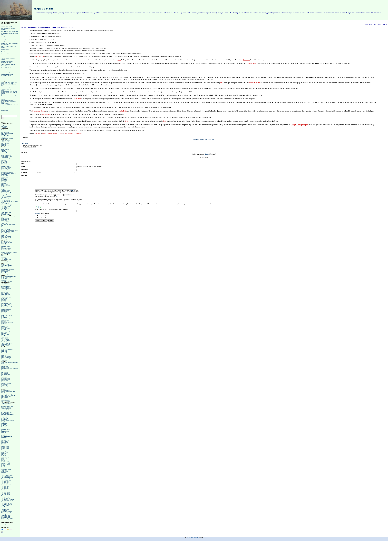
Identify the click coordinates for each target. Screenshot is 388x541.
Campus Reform (5, 241)
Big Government (5, 293)
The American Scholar (6, 474)
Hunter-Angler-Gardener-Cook (8, 173)
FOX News (4, 435)
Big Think (3, 160)
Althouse (3, 151)
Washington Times (6, 515)
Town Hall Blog (5, 509)
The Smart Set (4, 208)
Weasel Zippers (5, 345)
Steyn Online (4, 471)
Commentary (4, 418)
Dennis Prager (4, 426)
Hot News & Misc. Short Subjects (9, 91)
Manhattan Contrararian (7, 322)
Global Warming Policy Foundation (9, 368)
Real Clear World (5, 464)
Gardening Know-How (6, 169)
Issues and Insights (6, 318)
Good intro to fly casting (7, 36)
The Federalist (4, 486)
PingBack (25, 143)
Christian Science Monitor (7, 414)
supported (77, 98)
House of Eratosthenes (7, 172)
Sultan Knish (4, 338)
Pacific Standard (5, 455)
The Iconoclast (5, 339)
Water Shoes (4, 51)
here (72, 190)
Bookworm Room (5, 294)
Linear (207, 154)
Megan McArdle (5, 234)
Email (23, 166)
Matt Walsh (4, 180)
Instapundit (4, 174)
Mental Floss (4, 182)
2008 (164, 121)
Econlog (3, 226)
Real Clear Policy (5, 462)
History (3, 90)
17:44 (66, 133)
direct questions (46, 114)
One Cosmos (4, 397)
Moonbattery (4, 325)
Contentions (4, 419)
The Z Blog (4, 209)
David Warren (4, 131)
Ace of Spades (5, 283)
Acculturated (4, 148)
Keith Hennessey (5, 229)
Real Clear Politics (5, 463)
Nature (3, 375)
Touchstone (4, 360)
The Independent (5, 491)
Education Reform (5, 246)
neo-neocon (4, 327)
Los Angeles (36, 111)
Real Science (4, 384)
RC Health (3, 280)
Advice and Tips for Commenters (9, 82)
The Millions (4, 207)
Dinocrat (3, 300)
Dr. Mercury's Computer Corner (8, 84)
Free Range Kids (5, 168)
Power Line (4, 332)
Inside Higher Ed (5, 249)
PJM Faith (3, 355)
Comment (24, 175)
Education (3, 85)
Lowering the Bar (5, 270)
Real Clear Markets (6, 236)
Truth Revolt (4, 510)
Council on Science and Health (8, 276)
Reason (3, 465)
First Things (4, 350)
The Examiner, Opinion (7, 485)
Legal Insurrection (5, 268)
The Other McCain (6, 340)
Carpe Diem (4, 223)
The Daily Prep (5, 203)
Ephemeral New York (6, 165)
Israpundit (3, 125)
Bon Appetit (4, 161)
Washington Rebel (5, 344)
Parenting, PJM (5, 398)
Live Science (4, 372)
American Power (5, 287)
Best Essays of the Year (7, 83)
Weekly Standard (5, 517)
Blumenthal (246, 60)
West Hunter (4, 213)
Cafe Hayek (4, 220)
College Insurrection (6, 245)
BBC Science (4, 366)
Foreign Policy (4, 434)
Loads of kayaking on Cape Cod (9, 72)
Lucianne (3, 443)
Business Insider (5, 218)
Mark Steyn (4, 323)
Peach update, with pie (6, 38)
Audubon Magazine (6, 158)
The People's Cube (6, 259)
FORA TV (3, 432)
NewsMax (3, 453)
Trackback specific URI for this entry (204, 139)
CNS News (4, 417)
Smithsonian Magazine (6, 469)
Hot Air (3, 316)
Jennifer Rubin (122, 111)
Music (2, 94)
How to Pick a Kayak (6, 67)
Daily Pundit (4, 298)
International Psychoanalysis (8, 395)
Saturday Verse (5, 103)
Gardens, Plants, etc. (6, 89)
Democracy (4, 299)
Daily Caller (4, 422)
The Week (3, 502)
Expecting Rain (5, 145)
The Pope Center (5, 253)
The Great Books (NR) (7, 205)
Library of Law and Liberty (7, 269)
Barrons (3, 217)
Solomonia (3, 127)
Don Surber (4, 302)
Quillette (3, 186)
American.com (4, 411)
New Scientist (4, 380)
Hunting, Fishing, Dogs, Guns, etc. (9, 92)
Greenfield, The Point (6, 314)
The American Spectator (7, 475)
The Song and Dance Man (7, 106)
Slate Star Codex (5, 401)
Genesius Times (5, 171)
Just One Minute (5, 320)
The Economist (5, 481)
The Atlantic (4, 197)
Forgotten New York (6, 166)
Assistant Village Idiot (6, 156)
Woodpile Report (5, 214)
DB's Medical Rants (6, 277)
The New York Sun (6, 495)
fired (221, 83)
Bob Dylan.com (5, 143)
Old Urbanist (4, 184)
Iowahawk (3, 257)
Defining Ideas (4, 425)
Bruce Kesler (38, 133)
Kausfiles (3, 321)
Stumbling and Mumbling (7, 138)
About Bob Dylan (5, 140)
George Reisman (5, 312)
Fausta (3, 308)
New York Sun (4, 452)
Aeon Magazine (5, 149)
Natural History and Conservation (9, 95)
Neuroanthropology (6, 396)
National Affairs (5, 446)
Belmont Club (4, 292)
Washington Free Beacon (7, 512)
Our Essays (4, 96)
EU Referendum (5, 132)
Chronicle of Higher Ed (6, 242)
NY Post (3, 454)
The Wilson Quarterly (6, 504)
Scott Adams (4, 188)
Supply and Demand (6, 237)
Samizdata (4, 134)
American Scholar (5, 154)
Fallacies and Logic (5, 86)
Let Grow (3, 178)
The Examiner (4, 483)
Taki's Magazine (5, 194)
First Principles (5, 431)
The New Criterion (5, 493)
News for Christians (6, 352)
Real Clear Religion (6, 356)
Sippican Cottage (5, 190)
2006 (126, 121)
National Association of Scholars (9, 252)
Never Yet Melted (5, 328)
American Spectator (6, 155)
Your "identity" (4, 56)
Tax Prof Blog (4, 274)
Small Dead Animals (6, 135)
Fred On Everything (6, 167)
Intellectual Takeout (6, 175)
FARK (2, 255)
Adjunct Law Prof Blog (6, 265)
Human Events (5, 440)
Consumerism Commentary (8, 224)
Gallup (293, 125)
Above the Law (5, 264)
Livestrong (4, 179)
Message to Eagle (5, 374)
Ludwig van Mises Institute (7, 231)
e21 (2, 225)
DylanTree (4, 144)
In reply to (24, 172)
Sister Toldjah (4, 337)
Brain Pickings (4, 162)
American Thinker (5, 409)
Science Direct (5, 388)
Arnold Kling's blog (5, 291)
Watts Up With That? (6, 212)
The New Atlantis (5, 492)
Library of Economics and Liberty (9, 230)
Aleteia (3, 150)
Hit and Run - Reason (6, 315)
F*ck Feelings (4, 392)
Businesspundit (5, 219)
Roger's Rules (4, 466)
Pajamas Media (5, 457)
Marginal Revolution (6, 232)
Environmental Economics (7, 228)
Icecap (3, 369)
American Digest (5, 152)
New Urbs (3, 183)
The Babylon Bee (5, 198)
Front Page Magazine (6, 436)
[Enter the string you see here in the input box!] (41, 207)
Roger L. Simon (5, 334)
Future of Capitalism (6, 309)
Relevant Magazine (6, 358)
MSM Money (4, 235)
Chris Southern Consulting (192, 537)
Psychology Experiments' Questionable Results (7, 75)
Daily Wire (3, 424)
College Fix (4, 243)
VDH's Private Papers (6, 343)
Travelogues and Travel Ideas (8, 108)
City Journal (4, 415)
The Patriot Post (5, 497)
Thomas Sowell (5, 505)
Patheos (3, 354)
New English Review (6, 451)
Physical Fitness (5, 98)
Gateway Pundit (5, 310)
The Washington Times (7, 500)
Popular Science (5, 382)
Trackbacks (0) (79, 133)
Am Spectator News (6, 403)
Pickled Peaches (5, 49)
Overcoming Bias (5, 185)
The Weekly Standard (6, 503)
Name (23, 163)
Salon (2, 468)
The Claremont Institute (7, 477)
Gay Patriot (4, 311)
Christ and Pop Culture (7, 349)
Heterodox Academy (6, 248)
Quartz (3, 460)
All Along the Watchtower (7, 142)
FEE (2, 430)
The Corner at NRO (6, 480)
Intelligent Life (4, 442)
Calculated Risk (5, 222)
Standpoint (4, 470)
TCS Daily (3, 472)
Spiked (3, 137)
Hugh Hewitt (4, 317)
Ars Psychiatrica (5, 390)
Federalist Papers (5, 429)
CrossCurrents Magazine (7, 420)
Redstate (3, 333)
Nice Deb (3, 329)
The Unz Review (5, 498)
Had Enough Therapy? (7, 394)
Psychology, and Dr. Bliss (7, 100)
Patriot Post (4, 458)
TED (2, 195)
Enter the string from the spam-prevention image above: (51, 209)
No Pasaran (4, 126)
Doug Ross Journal (6, 303)
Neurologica (4, 377)
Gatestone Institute (6, 438)
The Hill (3, 489)
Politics (3, 99)
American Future (5, 286)
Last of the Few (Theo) (7, 133)
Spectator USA (5, 191)
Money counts (251, 63)
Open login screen (5, 524)
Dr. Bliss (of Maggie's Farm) (8, 391)
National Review (5, 326)
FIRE (2, 247)
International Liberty (6, 266)
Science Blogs (4, 385)
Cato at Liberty (5, 295)
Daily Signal (4, 423)
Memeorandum (5, 445)
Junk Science (4, 371)
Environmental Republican (7, 306)
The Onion (4, 258)
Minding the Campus (6, 251)
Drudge (3, 428)
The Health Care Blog (6, 281)
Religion (3, 102)
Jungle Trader (4, 177)
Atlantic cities (4, 157)
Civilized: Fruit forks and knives (8, 70)
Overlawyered (4, 271)
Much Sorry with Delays (6, 26)
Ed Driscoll (4, 305)
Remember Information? (44, 216)
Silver (119, 60)
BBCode (37, 213)
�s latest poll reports (301, 125)
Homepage (24, 169)
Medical (3, 93)
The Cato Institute (5, 476)
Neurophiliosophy (5, 378)
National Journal (5, 447)
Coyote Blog (4, 163)
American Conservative (7, 285)
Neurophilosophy (5, 379)
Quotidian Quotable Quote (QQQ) (9, 101)
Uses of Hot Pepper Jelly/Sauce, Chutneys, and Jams (9, 62)
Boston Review (5, 413)
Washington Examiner (6, 511)
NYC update (4, 41)
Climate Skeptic (5, 367)
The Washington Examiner (7, 499)
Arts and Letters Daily (6, 412)
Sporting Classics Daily (7, 192)
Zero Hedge (4, 238)
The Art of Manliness (6, 196)
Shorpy (3, 189)
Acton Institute (4, 348)
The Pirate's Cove (5, 342)
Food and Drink (5, 88)
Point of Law (4, 272)
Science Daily (4, 386)
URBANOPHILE (5, 211)
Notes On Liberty (5, 331)
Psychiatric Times (5, 400)
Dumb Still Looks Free (6, 304)
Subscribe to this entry (43, 218)
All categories (4, 110)
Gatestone (4, 437)
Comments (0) (71, 133)
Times (42, 111)
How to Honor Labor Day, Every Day (9, 31)
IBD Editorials (4, 441)
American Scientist (6, 365)
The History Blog (5, 206)
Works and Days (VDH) (7, 518)
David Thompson (5, 129)
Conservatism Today (6, 297)
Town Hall (3, 506)
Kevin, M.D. (4, 278)
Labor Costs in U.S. (6, 53)
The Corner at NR (5, 478)
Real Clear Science (6, 383)
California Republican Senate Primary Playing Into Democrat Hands (47, 27)
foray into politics (254, 83)
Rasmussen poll (39, 56)
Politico (3, 459)
